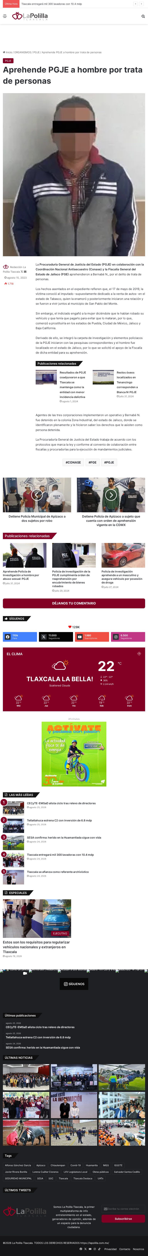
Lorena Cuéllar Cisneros (45, 1171)
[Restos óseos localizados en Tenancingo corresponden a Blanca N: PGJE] (103, 377)
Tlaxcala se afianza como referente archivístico (58, 871)
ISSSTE (118, 1165)
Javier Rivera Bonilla (16, 1171)
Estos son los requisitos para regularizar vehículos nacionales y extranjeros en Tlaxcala (36, 947)
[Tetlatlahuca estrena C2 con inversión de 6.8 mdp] (13, 826)
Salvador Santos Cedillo (127, 1171)
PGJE (36, 52)
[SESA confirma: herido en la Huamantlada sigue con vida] (13, 843)
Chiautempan (58, 1165)
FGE (94, 462)
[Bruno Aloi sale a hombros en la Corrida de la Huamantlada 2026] (26, 1133)
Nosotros (138, 1249)
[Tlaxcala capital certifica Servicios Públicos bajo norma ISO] (122, 1133)
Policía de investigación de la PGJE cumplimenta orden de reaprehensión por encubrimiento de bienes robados (71, 579)
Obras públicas (101, 1171)
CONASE (74, 462)
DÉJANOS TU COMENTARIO (74, 603)
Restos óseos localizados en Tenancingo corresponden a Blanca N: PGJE (127, 382)
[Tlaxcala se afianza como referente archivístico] (13, 877)
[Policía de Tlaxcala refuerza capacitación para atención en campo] (74, 1133)
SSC (51, 1178)
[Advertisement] (74, 36)
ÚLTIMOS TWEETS (18, 1190)
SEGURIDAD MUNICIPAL (18, 1178)
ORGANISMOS (22, 52)
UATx (100, 1178)
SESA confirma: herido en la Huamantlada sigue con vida (64, 837)
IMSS (106, 1165)
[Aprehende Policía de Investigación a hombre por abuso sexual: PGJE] (24, 555)
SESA (40, 1178)
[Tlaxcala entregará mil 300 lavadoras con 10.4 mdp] (13, 860)
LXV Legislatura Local (75, 1171)
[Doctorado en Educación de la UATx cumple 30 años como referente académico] (122, 1105)
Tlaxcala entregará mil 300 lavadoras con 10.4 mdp (60, 854)
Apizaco (40, 1165)
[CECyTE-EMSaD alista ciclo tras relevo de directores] (13, 808)
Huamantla (92, 1165)
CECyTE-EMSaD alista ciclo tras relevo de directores (61, 803)
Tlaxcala (63, 1178)
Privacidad (110, 1249)
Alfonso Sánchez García (18, 1165)
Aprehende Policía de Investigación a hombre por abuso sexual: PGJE (21, 575)
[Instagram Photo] (43, 983)
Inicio (8, 52)
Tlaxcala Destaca (82, 1178)
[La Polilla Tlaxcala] (30, 16)
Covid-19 (76, 1165)
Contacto (124, 1249)
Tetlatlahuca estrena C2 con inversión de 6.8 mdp (59, 820)
